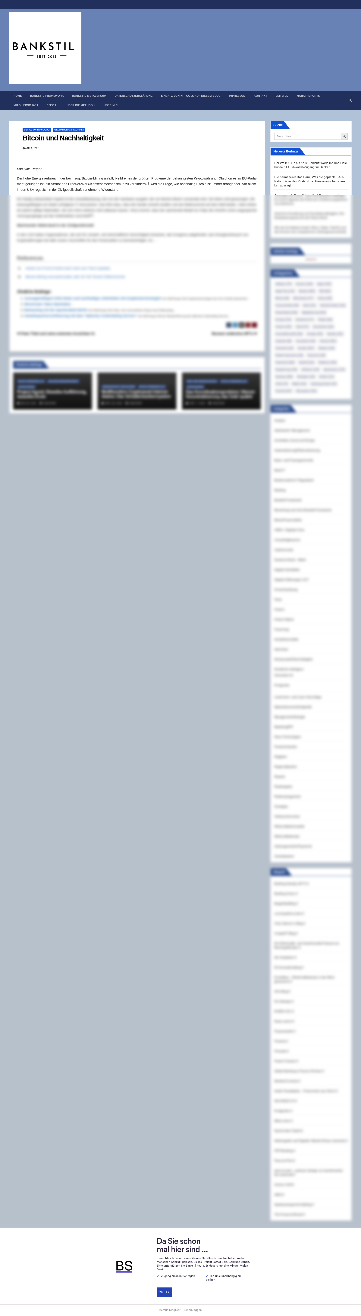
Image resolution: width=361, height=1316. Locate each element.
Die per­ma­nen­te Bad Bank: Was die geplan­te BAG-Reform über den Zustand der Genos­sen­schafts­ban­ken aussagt (309, 181)
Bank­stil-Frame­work (47, 95)
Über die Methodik (81, 105)
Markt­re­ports (308, 95)
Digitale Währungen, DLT (37, 130)
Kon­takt (260, 95)
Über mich (112, 105)
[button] (350, 100)
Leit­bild (282, 95)
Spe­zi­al (52, 105)
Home (18, 95)
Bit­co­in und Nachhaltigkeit (63, 138)
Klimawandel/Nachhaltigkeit (69, 130)
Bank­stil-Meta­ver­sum (89, 95)
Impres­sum (237, 95)
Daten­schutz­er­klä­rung (134, 95)
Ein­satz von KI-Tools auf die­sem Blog (191, 95)
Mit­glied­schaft (26, 105)
